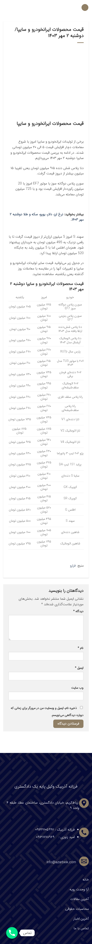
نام (80, 648)
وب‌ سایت (77, 687)
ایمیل (79, 668)
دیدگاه (78, 611)
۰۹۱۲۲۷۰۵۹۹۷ (44, 829)
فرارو (73, 565)
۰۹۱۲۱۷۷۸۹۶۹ (45, 837)
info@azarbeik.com (61, 862)
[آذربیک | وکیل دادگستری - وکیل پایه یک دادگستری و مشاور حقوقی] (46, 7)
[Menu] (85, 7)
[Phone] (12, 933)
